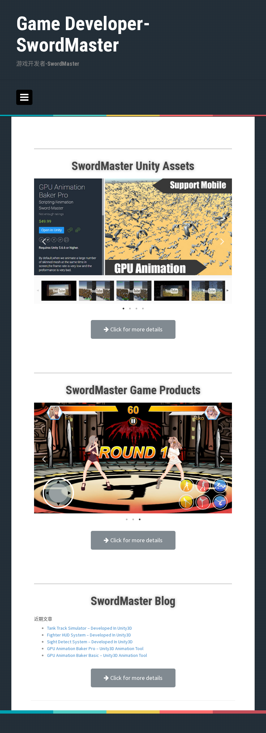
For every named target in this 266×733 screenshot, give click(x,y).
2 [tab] (136, 308)
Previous (44, 241)
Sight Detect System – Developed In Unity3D (90, 642)
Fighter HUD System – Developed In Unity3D (89, 635)
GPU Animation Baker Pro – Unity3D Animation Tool (95, 648)
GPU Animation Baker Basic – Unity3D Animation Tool (97, 655)
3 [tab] (130, 308)
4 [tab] (123, 308)
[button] (133, 329)
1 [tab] (142, 308)
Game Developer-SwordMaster (83, 34)
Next (222, 241)
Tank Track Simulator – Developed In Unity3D (89, 628)
